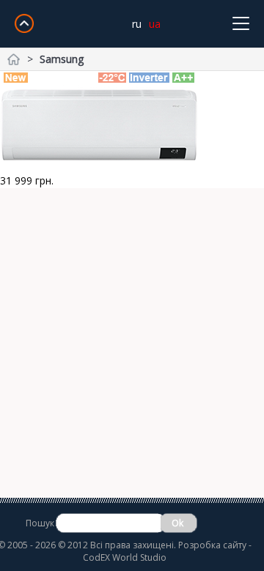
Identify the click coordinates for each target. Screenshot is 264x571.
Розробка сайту (212, 545)
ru (137, 24)
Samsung (62, 59)
